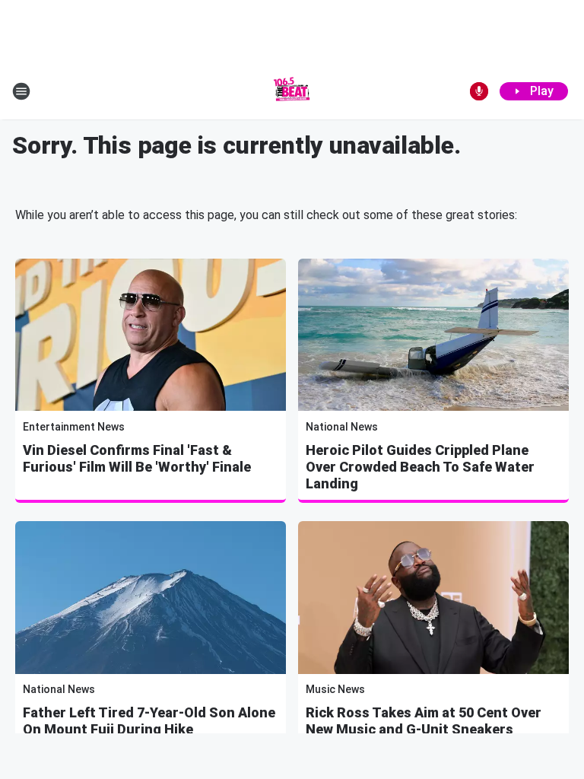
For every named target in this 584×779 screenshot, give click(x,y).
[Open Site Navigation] (21, 91)
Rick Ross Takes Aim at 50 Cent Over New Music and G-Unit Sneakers (423, 720)
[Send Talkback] (479, 91)
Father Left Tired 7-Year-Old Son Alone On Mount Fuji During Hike (149, 720)
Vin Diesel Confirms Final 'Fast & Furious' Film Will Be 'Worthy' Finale (137, 458)
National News (342, 427)
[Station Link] (292, 91)
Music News (335, 689)
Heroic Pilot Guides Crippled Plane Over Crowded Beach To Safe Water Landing (420, 466)
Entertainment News (74, 427)
